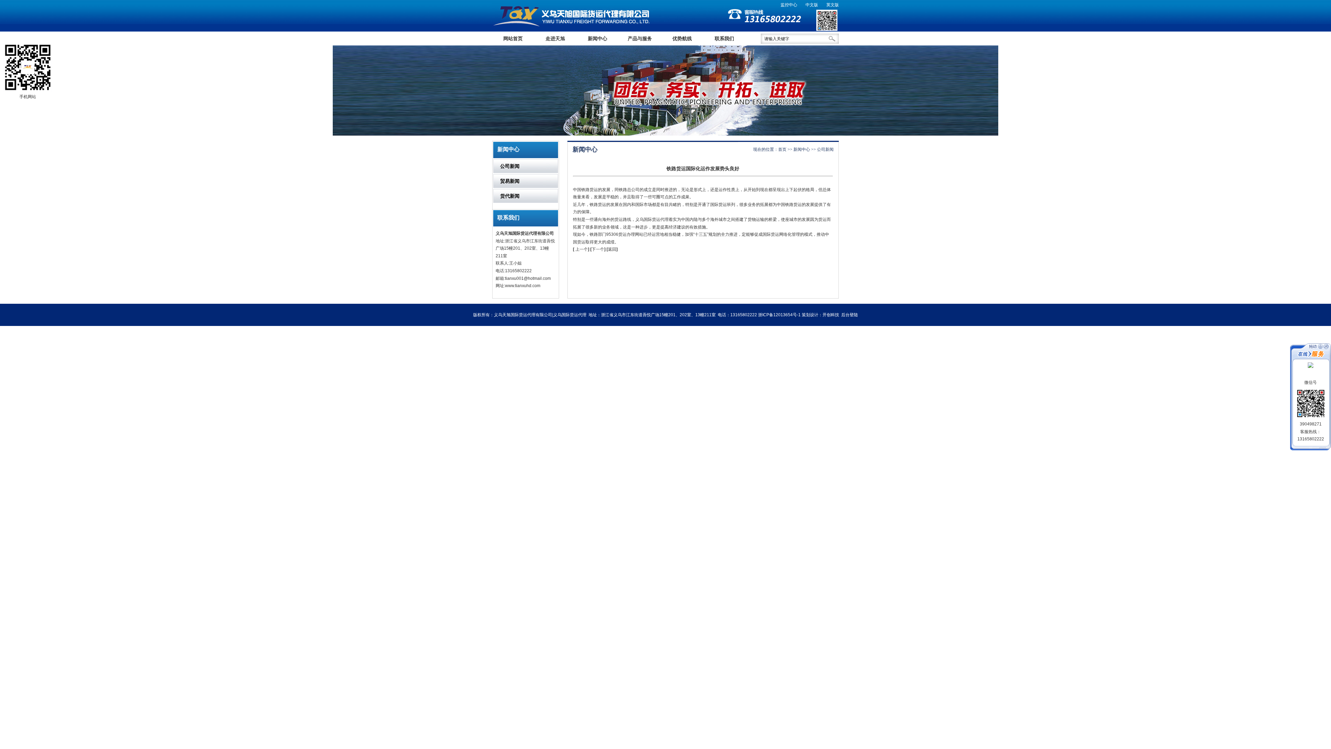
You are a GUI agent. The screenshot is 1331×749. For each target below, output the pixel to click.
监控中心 (789, 4)
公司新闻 (510, 166)
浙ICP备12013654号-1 (779, 314)
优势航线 (682, 38)
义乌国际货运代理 (652, 219)
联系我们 (724, 38)
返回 (612, 249)
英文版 (832, 4)
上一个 (581, 249)
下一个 (599, 249)
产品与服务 (640, 38)
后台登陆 (849, 314)
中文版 (812, 4)
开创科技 (831, 314)
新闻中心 (597, 38)
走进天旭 (555, 38)
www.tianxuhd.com (522, 285)
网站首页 (513, 38)
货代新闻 (510, 196)
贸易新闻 (510, 181)
